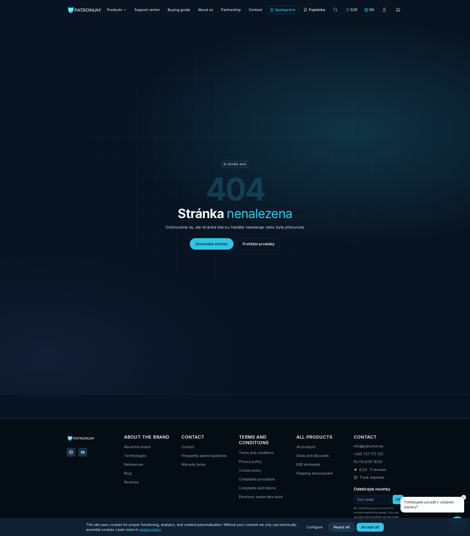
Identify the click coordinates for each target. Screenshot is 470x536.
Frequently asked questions (203, 456)
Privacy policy (250, 461)
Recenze (131, 482)
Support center (147, 10)
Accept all (370, 527)
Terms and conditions (256, 453)
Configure (314, 527)
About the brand (137, 447)
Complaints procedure (257, 479)
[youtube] (82, 452)
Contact (255, 10)
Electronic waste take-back (261, 497)
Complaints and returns (257, 488)
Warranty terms (193, 464)
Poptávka (317, 10)
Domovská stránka (212, 244)
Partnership (231, 10)
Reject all (342, 527)
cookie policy (150, 529)
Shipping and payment (314, 473)
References (133, 464)
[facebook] (71, 452)
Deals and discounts (312, 456)
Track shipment (372, 477)
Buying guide (179, 10)
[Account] (384, 9)
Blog (127, 473)
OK (398, 499)
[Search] (335, 9)
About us (205, 10)
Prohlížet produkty (258, 244)
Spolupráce (285, 10)
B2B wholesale (308, 464)
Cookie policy (250, 470)
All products (306, 447)
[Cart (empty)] (398, 9)
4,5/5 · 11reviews (370, 469)
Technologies (135, 456)
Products (114, 10)
